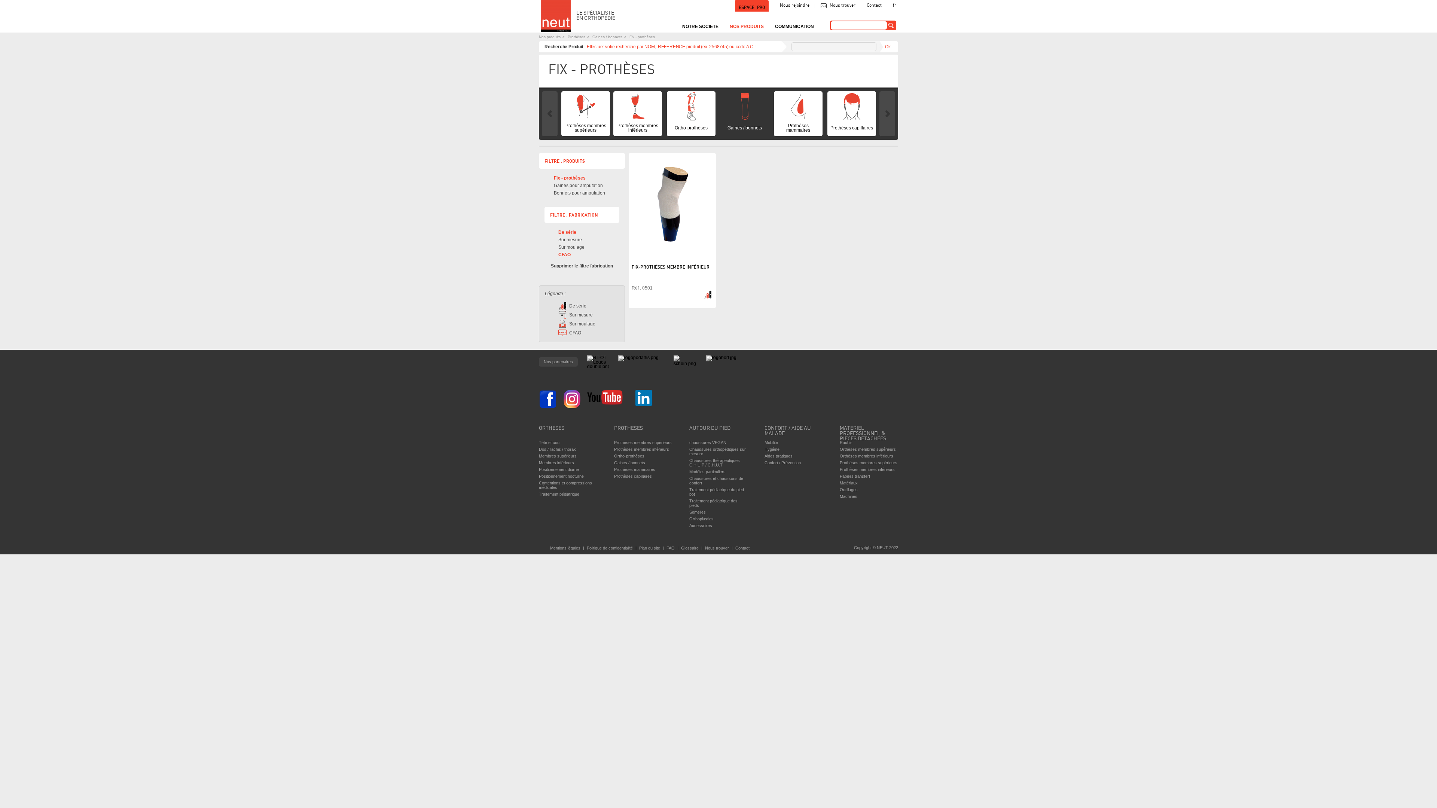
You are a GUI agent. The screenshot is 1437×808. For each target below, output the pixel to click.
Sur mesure (570, 239)
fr (894, 5)
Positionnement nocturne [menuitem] (561, 476)
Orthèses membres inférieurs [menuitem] (866, 456)
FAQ (670, 548)
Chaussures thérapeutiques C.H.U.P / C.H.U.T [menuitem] (714, 462)
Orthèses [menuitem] (551, 428)
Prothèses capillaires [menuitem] (851, 128)
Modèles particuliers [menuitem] (707, 471)
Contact (874, 5)
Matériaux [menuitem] (849, 483)
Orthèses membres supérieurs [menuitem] (868, 449)
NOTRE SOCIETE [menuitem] (700, 26)
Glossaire (690, 548)
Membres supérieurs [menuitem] (558, 456)
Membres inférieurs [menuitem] (556, 462)
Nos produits (550, 37)
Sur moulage (571, 247)
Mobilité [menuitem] (771, 442)
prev (550, 113)
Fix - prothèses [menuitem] (570, 178)
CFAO (564, 254)
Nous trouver (842, 5)
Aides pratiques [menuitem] (779, 456)
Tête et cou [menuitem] (549, 442)
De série (567, 232)
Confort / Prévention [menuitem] (783, 462)
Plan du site (649, 548)
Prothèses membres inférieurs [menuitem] (637, 128)
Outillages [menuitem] (849, 489)
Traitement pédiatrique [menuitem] (559, 494)
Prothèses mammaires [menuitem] (798, 128)
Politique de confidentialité (610, 548)
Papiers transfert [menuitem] (855, 476)
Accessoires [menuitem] (700, 525)
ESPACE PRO (752, 7)
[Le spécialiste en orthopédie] (556, 16)
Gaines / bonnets (607, 37)
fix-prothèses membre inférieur (671, 267)
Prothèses (576, 37)
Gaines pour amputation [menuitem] (578, 185)
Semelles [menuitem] (697, 512)
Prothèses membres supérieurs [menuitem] (585, 128)
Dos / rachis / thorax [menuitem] (557, 449)
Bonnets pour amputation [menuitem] (579, 193)
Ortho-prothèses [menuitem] (691, 128)
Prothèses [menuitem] (628, 428)
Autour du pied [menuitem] (709, 428)
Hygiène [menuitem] (772, 449)
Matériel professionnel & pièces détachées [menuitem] (863, 431)
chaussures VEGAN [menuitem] (707, 442)
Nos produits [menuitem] (747, 26)
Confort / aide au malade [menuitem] (788, 431)
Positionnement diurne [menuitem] (559, 469)
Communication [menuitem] (794, 26)
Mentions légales (565, 548)
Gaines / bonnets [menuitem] (744, 128)
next (887, 113)
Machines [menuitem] (848, 496)
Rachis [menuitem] (846, 442)
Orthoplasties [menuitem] (701, 519)
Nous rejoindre (794, 5)
